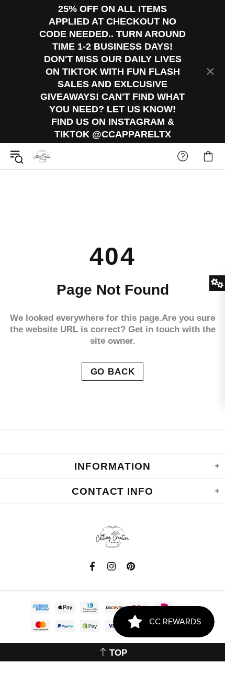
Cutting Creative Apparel (42, 156)
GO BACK (113, 372)
